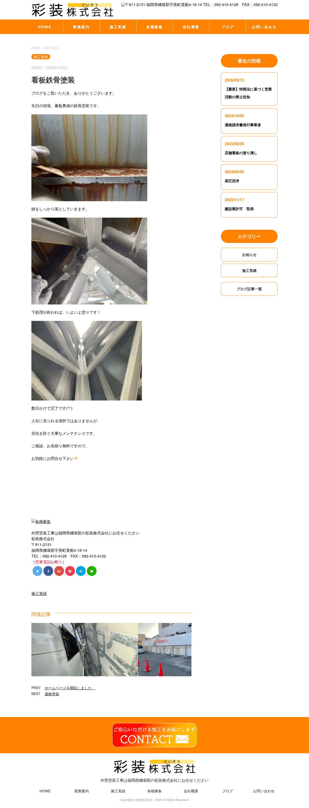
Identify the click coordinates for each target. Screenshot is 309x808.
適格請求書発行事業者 (243, 124)
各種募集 (154, 26)
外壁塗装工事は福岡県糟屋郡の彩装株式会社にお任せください (154, 780)
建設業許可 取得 (239, 208)
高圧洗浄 (232, 180)
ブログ (227, 26)
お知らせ (249, 254)
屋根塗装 (52, 693)
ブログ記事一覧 (249, 288)
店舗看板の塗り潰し (241, 152)
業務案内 (81, 26)
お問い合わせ (264, 26)
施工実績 (118, 26)
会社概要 (191, 26)
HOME (44, 26)
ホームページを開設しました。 (70, 687)
